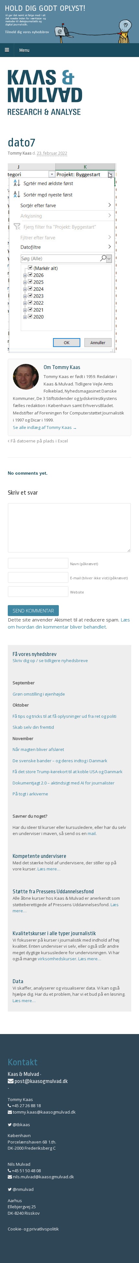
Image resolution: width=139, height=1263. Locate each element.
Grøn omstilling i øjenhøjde (39, 694)
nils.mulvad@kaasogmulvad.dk (43, 1177)
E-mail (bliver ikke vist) (99, 577)
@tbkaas (21, 1124)
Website (77, 592)
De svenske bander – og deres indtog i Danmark (60, 761)
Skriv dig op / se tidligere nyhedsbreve (50, 660)
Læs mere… (48, 869)
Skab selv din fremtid (33, 727)
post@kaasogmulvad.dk (41, 1081)
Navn (84, 563)
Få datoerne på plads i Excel (38, 441)
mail (92, 833)
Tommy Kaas (19, 153)
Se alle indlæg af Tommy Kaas (45, 427)
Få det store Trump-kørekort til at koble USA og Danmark (68, 771)
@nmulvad (23, 1189)
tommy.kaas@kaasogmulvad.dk (44, 1112)
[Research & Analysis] (45, 111)
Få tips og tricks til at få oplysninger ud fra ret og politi (64, 716)
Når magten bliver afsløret (38, 749)
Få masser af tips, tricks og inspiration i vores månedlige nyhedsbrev (69, 21)
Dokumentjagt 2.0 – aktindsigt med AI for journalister (63, 783)
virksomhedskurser (57, 959)
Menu (24, 49)
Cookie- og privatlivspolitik (33, 1229)
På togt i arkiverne (30, 794)
